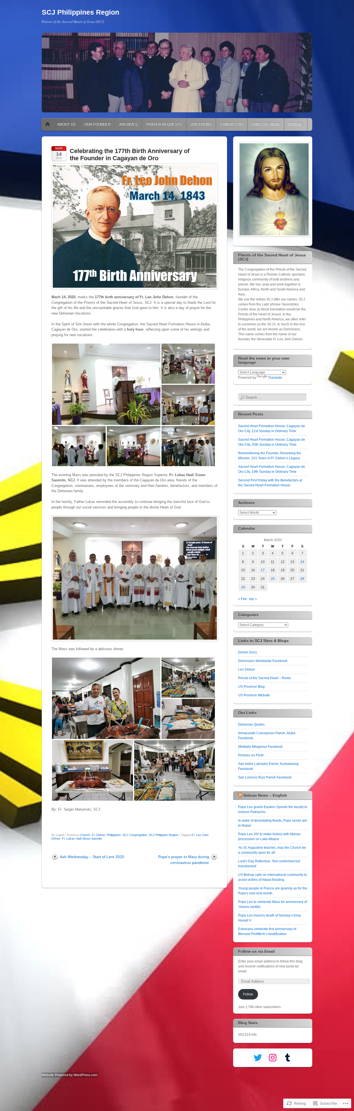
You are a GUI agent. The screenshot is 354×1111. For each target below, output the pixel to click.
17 (263, 570)
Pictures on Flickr (251, 755)
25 (273, 579)
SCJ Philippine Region (163, 835)
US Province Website (254, 695)
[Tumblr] (288, 1058)
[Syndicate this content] (240, 795)
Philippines (114, 835)
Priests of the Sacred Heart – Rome (264, 678)
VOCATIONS (201, 124)
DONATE (295, 124)
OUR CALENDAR (266, 124)
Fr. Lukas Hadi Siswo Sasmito (82, 838)
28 (302, 579)
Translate (275, 378)
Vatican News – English (265, 795)
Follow (248, 994)
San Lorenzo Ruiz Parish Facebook (264, 777)
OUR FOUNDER (97, 124)
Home (47, 124)
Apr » (253, 599)
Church (85, 835)
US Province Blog (251, 687)
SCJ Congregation (135, 835)
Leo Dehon (246, 669)
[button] (106, 384)
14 (302, 562)
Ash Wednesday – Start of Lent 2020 (92, 857)
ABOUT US (66, 124)
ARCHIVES (128, 124)
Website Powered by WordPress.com (69, 1075)
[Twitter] (258, 1058)
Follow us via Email (256, 951)
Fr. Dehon (98, 835)
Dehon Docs (247, 652)
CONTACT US (231, 124)
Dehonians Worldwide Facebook (262, 661)
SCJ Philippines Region (80, 12)
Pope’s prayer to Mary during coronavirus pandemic (183, 860)
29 (243, 587)
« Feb (242, 599)
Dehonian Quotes (251, 724)
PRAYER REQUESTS (164, 124)
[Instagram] (273, 1058)
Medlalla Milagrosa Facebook (260, 747)
